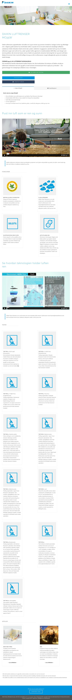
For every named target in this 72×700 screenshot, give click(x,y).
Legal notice (35, 698)
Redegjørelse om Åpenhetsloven (44, 698)
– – (12, 662)
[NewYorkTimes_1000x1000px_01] (12, 626)
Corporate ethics (29, 698)
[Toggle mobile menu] (69, 4)
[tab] (18, 88)
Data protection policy (65, 696)
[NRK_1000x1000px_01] (49, 626)
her (18, 366)
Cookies (23, 698)
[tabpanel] (36, 98)
